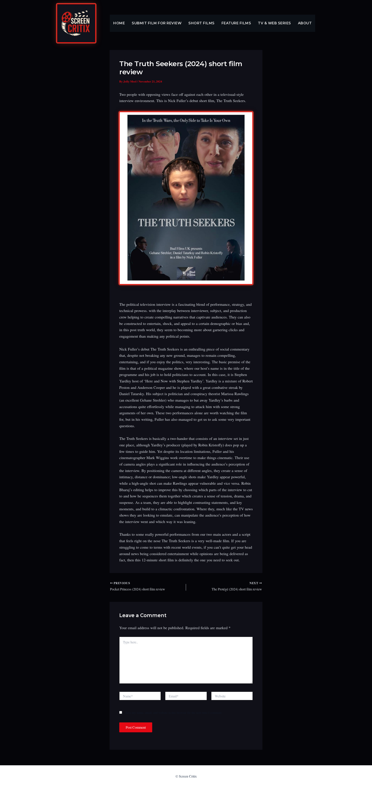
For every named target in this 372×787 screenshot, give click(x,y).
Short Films (201, 23)
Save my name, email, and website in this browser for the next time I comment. (173, 713)
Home (119, 23)
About (305, 23)
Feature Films (236, 23)
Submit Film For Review (156, 23)
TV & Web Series (274, 23)
